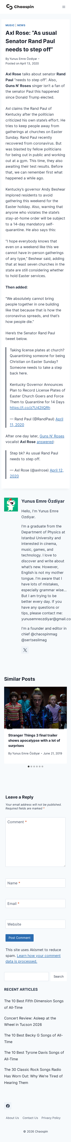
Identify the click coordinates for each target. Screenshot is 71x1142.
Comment (17, 822)
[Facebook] (7, 1105)
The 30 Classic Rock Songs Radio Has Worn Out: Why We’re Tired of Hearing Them (33, 1076)
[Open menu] (63, 6)
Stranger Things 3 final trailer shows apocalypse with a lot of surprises (34, 740)
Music (10, 25)
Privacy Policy (51, 1118)
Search (59, 976)
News (21, 25)
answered (45, 442)
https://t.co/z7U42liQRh (30, 407)
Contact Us (30, 1118)
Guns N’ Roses (52, 436)
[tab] (28, 766)
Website (14, 924)
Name (13, 883)
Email (13, 904)
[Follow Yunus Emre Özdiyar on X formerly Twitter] (25, 650)
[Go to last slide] (9, 725)
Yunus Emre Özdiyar (23, 58)
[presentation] (35, 708)
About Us (12, 1118)
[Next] (61, 725)
